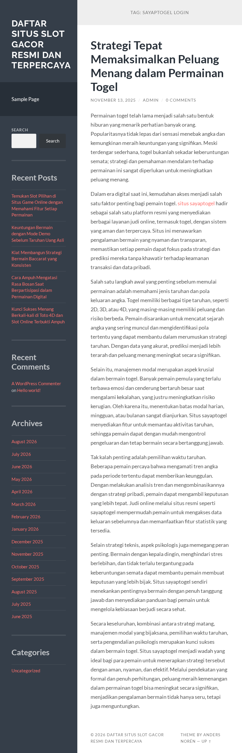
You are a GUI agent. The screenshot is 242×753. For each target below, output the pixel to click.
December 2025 (27, 541)
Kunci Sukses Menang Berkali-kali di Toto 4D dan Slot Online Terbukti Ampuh (38, 315)
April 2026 (22, 491)
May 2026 (22, 479)
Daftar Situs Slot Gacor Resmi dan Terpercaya (41, 44)
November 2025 (27, 554)
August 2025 (24, 591)
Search (20, 130)
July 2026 (21, 454)
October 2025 (25, 566)
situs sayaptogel (196, 203)
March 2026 (24, 504)
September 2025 (28, 579)
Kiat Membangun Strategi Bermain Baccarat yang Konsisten (37, 259)
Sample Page (25, 99)
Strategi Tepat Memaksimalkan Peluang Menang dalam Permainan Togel (157, 65)
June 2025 (22, 616)
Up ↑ (207, 741)
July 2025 (21, 604)
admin (151, 100)
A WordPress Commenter (36, 383)
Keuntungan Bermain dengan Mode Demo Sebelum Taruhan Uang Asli (38, 234)
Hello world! (29, 390)
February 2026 (26, 516)
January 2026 (25, 529)
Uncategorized (26, 670)
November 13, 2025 (113, 100)
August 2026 (24, 441)
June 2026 (22, 466)
